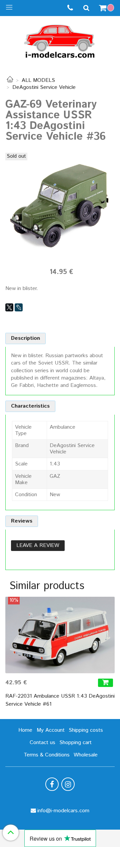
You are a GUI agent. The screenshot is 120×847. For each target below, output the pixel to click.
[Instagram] (68, 784)
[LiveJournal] (19, 307)
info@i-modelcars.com (63, 811)
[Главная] (10, 80)
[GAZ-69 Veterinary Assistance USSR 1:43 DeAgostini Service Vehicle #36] (60, 206)
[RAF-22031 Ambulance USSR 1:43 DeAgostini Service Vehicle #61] (60, 635)
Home (25, 730)
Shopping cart (75, 742)
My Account (51, 730)
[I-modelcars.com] (60, 39)
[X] (9, 307)
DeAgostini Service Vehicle (44, 87)
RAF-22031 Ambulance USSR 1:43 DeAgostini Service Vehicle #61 (60, 700)
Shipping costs (86, 730)
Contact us (42, 742)
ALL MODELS (38, 80)
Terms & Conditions (47, 755)
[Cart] (107, 8)
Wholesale (86, 755)
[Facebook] (52, 784)
